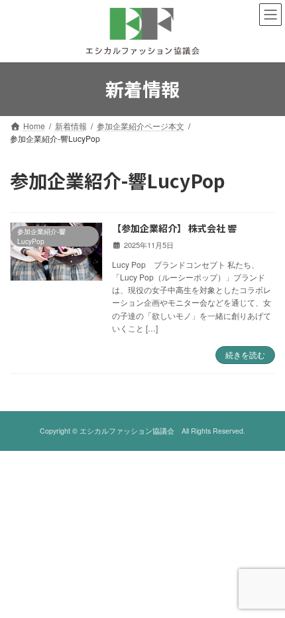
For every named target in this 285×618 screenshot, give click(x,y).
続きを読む (245, 354)
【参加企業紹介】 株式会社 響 (174, 228)
